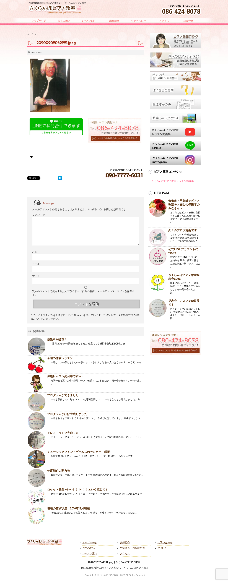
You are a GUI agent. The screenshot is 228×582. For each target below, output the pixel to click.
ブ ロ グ (161, 548)
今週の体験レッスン (60, 358)
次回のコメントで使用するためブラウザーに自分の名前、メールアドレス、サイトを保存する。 (83, 293)
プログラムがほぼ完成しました (67, 414)
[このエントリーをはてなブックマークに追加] (60, 178)
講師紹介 (125, 542)
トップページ (89, 542)
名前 (34, 252)
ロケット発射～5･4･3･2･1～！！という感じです (77, 489)
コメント (38, 215)
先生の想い (88, 548)
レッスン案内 (89, 553)
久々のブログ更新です (182, 230)
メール (36, 264)
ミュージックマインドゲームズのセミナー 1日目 (79, 452)
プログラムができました (63, 395)
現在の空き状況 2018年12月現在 (68, 508)
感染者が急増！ (57, 339)
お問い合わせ (164, 542)
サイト (36, 276)
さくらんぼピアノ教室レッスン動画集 (172, 181)
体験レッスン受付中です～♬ (65, 376)
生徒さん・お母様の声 (132, 548)
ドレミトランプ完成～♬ (63, 433)
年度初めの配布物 (58, 470)
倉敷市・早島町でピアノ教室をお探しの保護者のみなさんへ (184, 205)
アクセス (125, 553)
